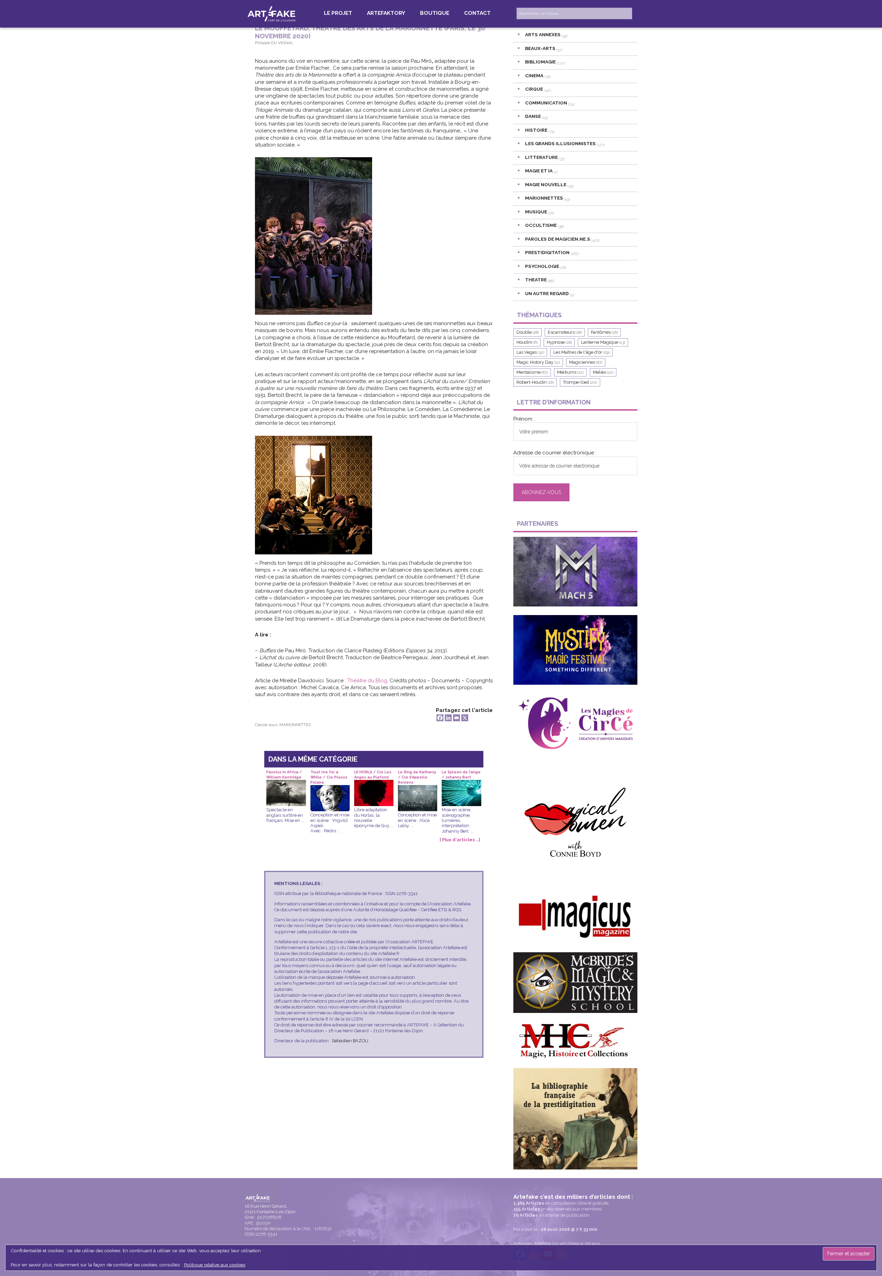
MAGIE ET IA (539, 170)
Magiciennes (585, 362)
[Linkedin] (448, 717)
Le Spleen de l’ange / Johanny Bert (461, 775)
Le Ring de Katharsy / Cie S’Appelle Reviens (417, 775)
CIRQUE (534, 89)
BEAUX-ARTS (540, 48)
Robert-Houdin (535, 382)
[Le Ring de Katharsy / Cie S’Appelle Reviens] (417, 790)
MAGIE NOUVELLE (545, 184)
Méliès (603, 372)
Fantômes (604, 332)
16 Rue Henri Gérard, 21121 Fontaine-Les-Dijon (270, 1209)
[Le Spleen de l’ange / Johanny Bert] (461, 785)
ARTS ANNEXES (543, 34)
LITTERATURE (541, 157)
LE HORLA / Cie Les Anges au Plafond (372, 775)
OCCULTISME (541, 225)
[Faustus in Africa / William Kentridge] (286, 785)
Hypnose (559, 342)
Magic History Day (538, 362)
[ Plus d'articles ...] (460, 839)
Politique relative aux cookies (214, 1264)
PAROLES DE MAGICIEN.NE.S (557, 239)
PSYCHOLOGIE (542, 266)
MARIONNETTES (295, 724)
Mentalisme (532, 372)
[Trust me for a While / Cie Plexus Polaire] (330, 790)
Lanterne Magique (603, 342)
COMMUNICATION (546, 103)
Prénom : (524, 419)
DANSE (533, 116)
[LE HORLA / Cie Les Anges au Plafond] (373, 785)
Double (527, 332)
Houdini (526, 342)
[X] (464, 717)
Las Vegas (530, 352)
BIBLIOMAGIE (540, 61)
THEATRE (536, 279)
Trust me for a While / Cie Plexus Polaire (328, 775)
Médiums (570, 372)
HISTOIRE (536, 130)
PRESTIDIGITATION (547, 252)
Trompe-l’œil (580, 382)
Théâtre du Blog (367, 680)
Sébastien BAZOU (350, 1040)
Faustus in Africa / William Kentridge (284, 775)
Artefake (272, 13)
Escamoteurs (565, 332)
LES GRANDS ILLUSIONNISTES (560, 143)
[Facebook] (440, 717)
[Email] (456, 717)
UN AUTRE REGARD (547, 293)
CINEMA (534, 75)
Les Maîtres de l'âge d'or (581, 352)
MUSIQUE (536, 211)
